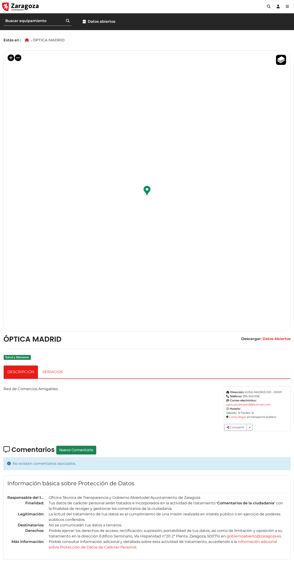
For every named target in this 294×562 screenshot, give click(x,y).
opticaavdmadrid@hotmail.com (248, 404)
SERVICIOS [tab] (52, 372)
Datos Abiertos (277, 339)
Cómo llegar (237, 417)
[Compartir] (250, 427)
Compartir (236, 427)
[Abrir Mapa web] (287, 6)
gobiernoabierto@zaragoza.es (254, 536)
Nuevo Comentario (76, 450)
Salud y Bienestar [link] (17, 357)
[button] (269, 6)
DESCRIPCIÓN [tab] (20, 372)
